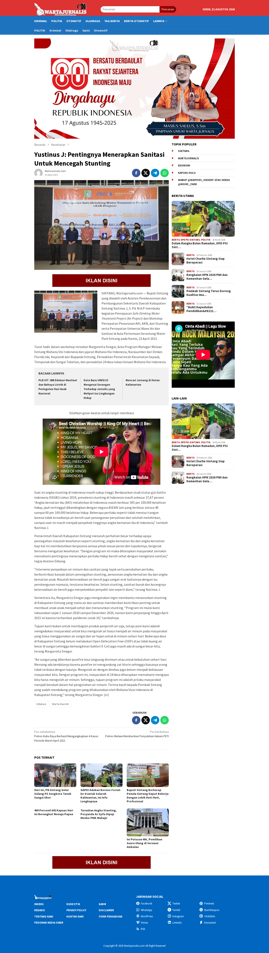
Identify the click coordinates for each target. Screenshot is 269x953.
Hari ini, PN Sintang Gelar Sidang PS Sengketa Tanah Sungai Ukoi (52, 793)
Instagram (178, 916)
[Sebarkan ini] (136, 173)
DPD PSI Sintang (190, 239)
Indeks (39, 904)
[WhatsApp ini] (164, 173)
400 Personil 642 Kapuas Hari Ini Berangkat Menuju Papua (53, 812)
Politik (205, 239)
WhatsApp (146, 910)
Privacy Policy (76, 910)
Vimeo (144, 922)
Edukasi (41, 704)
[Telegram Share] (155, 173)
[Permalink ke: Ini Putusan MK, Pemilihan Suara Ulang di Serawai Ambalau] (148, 822)
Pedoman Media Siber (48, 922)
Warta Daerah (60, 704)
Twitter (176, 903)
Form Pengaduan (110, 916)
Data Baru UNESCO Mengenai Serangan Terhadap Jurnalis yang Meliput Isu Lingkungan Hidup (99, 389)
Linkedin (177, 922)
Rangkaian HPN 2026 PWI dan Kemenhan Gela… (207, 277)
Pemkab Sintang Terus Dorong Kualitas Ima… (208, 293)
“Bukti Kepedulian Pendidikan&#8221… (201, 309)
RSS (143, 929)
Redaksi (39, 910)
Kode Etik (73, 904)
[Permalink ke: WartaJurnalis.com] (38, 173)
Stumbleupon (211, 910)
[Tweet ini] (145, 173)
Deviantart (210, 922)
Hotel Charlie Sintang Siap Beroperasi (205, 260)
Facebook (146, 903)
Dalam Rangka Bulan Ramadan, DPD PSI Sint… (200, 245)
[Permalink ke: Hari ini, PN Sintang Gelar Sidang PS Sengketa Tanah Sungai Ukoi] (55, 775)
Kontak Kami (75, 916)
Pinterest (209, 903)
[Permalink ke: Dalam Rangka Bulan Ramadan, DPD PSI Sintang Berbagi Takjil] (203, 219)
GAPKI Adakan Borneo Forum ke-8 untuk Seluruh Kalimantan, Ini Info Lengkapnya (100, 795)
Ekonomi (184, 165)
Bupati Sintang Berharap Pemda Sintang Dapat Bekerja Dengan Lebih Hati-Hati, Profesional (148, 795)
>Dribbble (209, 916)
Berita (176, 239)
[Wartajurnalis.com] (60, 9)
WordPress (147, 916)
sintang (183, 151)
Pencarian (168, 9)
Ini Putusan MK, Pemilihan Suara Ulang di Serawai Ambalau (144, 843)
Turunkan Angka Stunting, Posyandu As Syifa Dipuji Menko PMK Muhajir (98, 814)
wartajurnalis (188, 158)
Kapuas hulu (187, 173)
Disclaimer (106, 910)
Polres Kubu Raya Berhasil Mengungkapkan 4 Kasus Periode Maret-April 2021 (66, 736)
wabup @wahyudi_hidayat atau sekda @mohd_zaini (204, 182)
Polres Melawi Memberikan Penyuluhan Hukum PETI (137, 734)
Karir (102, 904)
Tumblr (176, 910)
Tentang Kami (43, 916)
